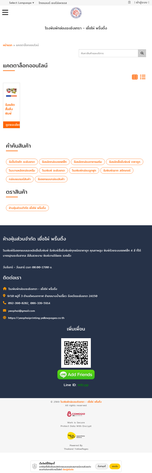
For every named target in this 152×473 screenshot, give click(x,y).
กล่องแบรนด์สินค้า (20, 179)
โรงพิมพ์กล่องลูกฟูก (84, 170)
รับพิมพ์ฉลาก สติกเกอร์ (116, 170)
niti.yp (83, 385)
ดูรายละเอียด (13, 125)
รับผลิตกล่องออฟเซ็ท (54, 162)
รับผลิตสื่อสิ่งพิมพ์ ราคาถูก (124, 162)
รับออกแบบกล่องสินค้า (51, 179)
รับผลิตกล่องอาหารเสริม (88, 162)
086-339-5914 (40, 303)
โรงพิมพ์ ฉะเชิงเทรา (53, 170)
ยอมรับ (115, 466)
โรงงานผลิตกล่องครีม (22, 170)
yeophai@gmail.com (21, 311)
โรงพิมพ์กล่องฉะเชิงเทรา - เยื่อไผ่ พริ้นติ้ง (81, 402)
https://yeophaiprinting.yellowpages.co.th (36, 318)
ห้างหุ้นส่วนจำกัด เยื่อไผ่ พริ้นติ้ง (27, 208)
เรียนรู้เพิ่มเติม (68, 469)
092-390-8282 (18, 303)
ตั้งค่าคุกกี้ (102, 466)
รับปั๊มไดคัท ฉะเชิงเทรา (22, 162)
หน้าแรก (7, 45)
